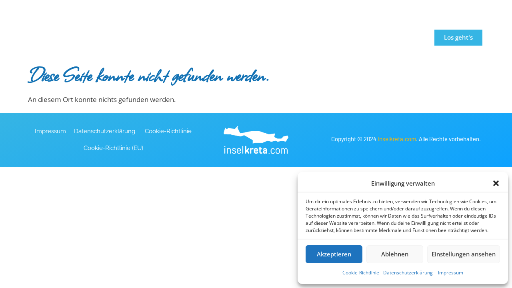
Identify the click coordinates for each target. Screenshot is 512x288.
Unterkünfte (260, 37)
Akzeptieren (334, 254)
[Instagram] (427, 8)
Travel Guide (208, 37)
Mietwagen (320, 37)
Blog (369, 37)
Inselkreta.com (397, 138)
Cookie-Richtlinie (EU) (113, 148)
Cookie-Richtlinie (360, 272)
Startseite (160, 37)
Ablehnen (394, 254)
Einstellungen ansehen (464, 254)
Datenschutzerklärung (408, 272)
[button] (496, 183)
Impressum (450, 272)
